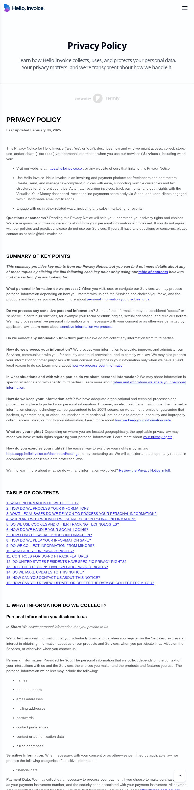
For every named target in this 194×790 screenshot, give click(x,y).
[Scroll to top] (180, 776)
